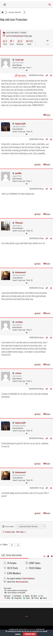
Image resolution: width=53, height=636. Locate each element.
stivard (18, 373)
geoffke (18, 173)
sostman (19, 321)
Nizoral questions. (22, 581)
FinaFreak (19, 59)
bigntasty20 (20, 123)
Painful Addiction (28, 578)
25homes (19, 222)
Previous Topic (9, 531)
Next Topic (20, 531)
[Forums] (2, 12)
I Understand (29, 634)
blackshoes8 (19, 35)
